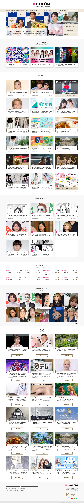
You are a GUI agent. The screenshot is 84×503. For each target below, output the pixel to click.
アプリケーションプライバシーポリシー (13, 486)
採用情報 (26, 483)
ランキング (51, 10)
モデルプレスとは (13, 483)
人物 (60, 10)
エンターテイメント (20, 10)
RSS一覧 (36, 486)
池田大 (9, 272)
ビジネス (36, 10)
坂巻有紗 (47, 279)
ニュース (8, 10)
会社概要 (7, 483)
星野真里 (66, 279)
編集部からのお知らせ (33, 483)
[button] (81, 56)
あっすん (29, 279)
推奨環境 (22, 483)
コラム (27, 10)
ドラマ (56, 10)
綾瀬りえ (29, 272)
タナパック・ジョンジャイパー (49, 273)
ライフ (31, 10)
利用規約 (18, 483)
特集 (47, 10)
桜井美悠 (10, 279)
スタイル (13, 10)
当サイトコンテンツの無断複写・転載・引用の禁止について (16, 488)
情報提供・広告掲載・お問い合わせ (27, 486)
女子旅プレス (64, 10)
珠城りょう (66, 272)
